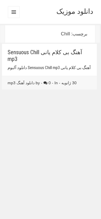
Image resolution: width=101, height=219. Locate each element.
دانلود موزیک (74, 11)
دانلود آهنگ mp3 (21, 83)
